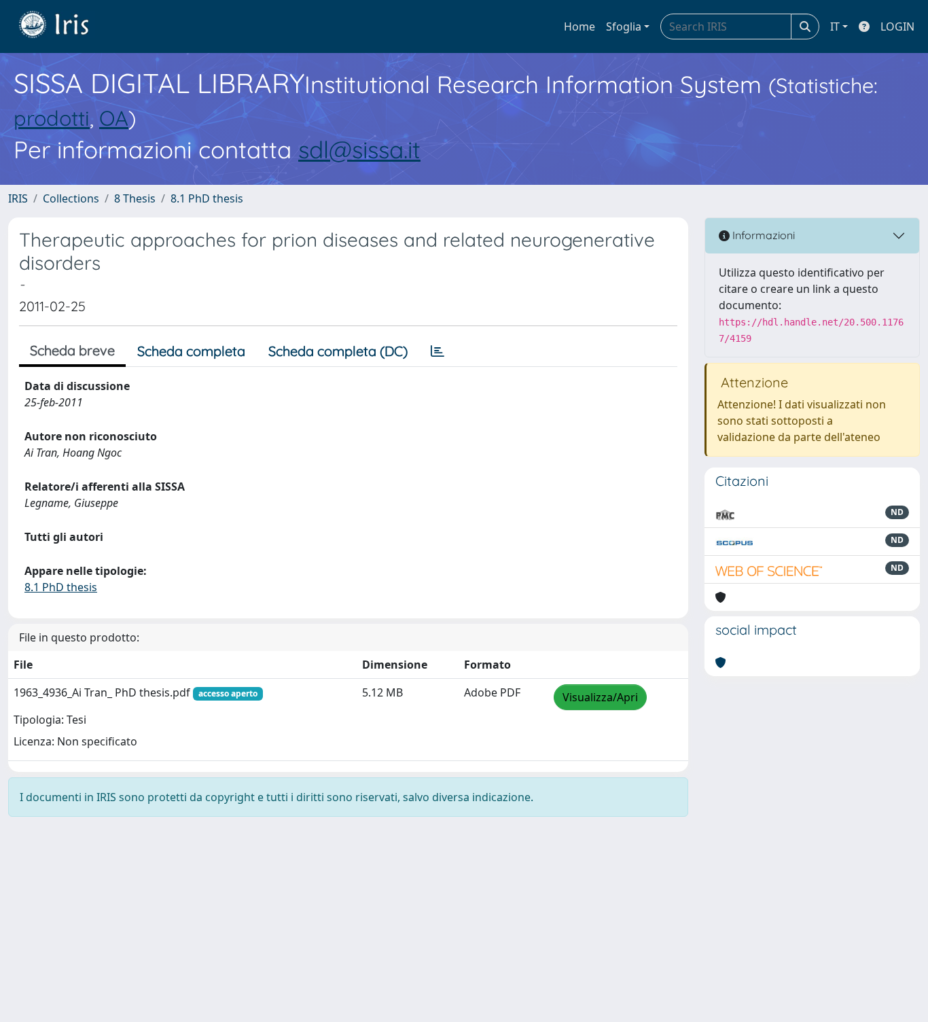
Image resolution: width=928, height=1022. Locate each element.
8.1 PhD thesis (207, 198)
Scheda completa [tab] (191, 350)
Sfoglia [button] (623, 26)
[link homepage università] (64, 26)
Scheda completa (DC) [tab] (338, 350)
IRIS (18, 198)
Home (579, 26)
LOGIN (897, 26)
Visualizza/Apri (600, 697)
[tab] (437, 351)
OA (113, 118)
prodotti (52, 118)
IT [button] (835, 26)
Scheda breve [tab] (72, 350)
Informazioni (762, 235)
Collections (71, 198)
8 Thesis (135, 198)
